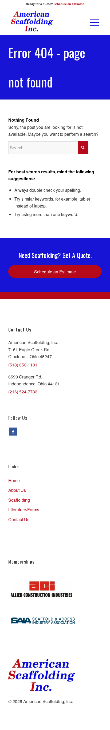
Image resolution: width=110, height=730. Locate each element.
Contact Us (18, 519)
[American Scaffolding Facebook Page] (13, 432)
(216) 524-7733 (22, 392)
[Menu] (91, 21)
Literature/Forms (23, 509)
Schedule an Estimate (69, 4)
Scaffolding (19, 500)
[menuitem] (79, 21)
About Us (17, 490)
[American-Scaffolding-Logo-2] (46, 21)
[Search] (79, 21)
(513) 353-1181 (22, 365)
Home (14, 480)
